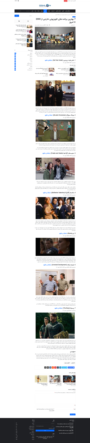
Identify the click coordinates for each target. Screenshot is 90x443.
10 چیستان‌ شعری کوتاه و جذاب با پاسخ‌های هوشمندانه (42, 384)
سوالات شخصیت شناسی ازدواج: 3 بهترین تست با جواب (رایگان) (21, 39)
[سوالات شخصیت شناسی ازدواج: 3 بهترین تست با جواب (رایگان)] (29, 40)
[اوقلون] (45, 5)
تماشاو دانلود (48, 60)
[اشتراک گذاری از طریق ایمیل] (48, 367)
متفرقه (38, 11)
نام (74, 405)
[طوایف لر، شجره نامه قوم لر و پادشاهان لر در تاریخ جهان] (29, 36)
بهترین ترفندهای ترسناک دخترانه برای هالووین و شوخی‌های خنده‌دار (69, 384)
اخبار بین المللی (29, 63)
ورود (45, 430)
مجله (35, 11)
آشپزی (63, 11)
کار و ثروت (52, 11)
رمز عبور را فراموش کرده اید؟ (39, 426)
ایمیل (74, 409)
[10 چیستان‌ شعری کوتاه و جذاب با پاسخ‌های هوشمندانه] (41, 378)
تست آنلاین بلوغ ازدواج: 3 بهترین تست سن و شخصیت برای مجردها (21, 30)
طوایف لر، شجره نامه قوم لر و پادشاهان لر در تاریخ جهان (20, 35)
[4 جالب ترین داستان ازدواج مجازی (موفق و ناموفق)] (29, 45)
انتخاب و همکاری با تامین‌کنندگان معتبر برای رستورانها (55, 384)
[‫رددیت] (53, 367)
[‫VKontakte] (50, 367)
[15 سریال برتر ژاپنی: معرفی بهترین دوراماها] (72, 74)
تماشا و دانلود (48, 115)
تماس (32, 11)
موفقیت (49, 11)
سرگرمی (45, 11)
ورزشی (42, 11)
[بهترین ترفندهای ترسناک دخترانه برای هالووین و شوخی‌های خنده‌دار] (69, 378)
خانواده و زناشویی (58, 11)
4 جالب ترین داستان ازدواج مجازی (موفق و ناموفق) (21, 44)
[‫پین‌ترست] (55, 367)
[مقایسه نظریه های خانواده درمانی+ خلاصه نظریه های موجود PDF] (29, 26)
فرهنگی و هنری (67, 11)
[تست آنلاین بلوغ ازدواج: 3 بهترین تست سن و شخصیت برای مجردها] (29, 31)
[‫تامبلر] (58, 367)
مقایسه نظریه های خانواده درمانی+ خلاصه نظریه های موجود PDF (21, 25)
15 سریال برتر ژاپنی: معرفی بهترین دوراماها (62, 73)
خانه (74, 14)
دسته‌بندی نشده (29, 69)
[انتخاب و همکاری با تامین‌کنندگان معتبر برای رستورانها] (55, 378)
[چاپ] (45, 367)
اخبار (31, 61)
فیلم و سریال (67, 363)
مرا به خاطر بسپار (51, 428)
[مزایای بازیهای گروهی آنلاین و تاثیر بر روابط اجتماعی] (51, 74)
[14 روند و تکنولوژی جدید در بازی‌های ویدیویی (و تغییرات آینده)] (72, 70)
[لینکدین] (60, 367)
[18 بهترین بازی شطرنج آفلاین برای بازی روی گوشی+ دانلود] (51, 70)
